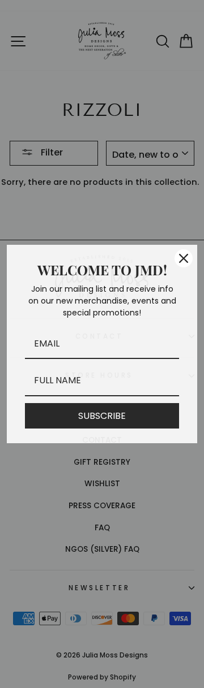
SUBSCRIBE (102, 415)
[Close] (183, 258)
